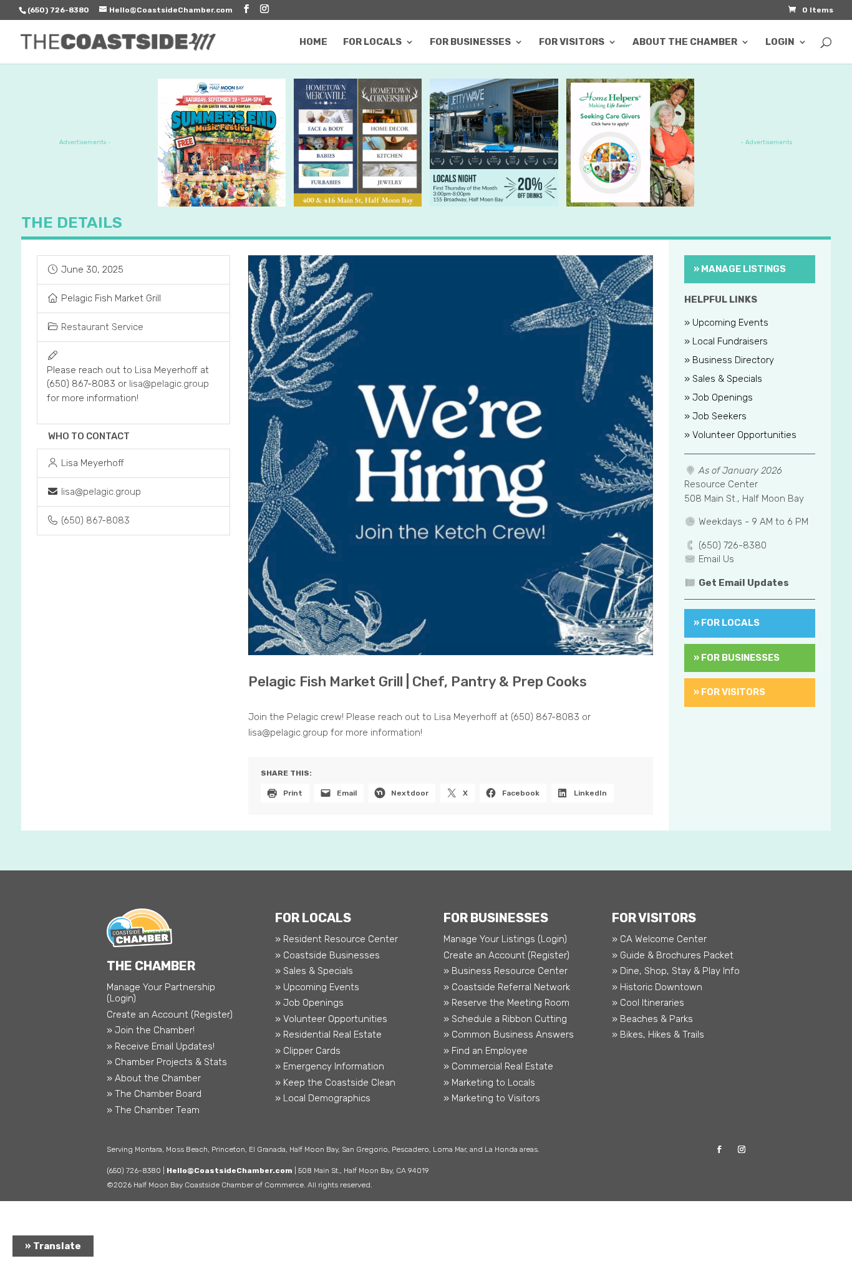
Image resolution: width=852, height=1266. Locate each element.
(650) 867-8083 (95, 520)
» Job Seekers (715, 417)
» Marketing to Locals (489, 1082)
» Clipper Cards (308, 1050)
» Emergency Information (329, 1066)
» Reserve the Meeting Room (506, 1002)
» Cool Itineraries (648, 1002)
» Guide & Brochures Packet (672, 955)
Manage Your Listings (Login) (505, 939)
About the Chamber (684, 42)
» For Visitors (729, 692)
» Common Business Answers (508, 1034)
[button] (278, 455)
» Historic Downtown (657, 987)
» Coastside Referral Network (506, 987)
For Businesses (470, 42)
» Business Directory (729, 361)
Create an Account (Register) (170, 1014)
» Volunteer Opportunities (740, 436)
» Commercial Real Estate (498, 1066)
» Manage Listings (740, 269)
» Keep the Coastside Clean (335, 1082)
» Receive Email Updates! (161, 1046)
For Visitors (571, 42)
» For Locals (727, 622)
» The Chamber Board (154, 1093)
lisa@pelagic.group (169, 383)
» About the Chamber (154, 1078)
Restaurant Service (102, 327)
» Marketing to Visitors (491, 1098)
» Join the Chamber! (151, 1030)
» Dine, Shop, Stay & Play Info (676, 970)
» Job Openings (718, 398)
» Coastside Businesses (327, 955)
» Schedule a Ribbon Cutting (505, 1019)
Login (780, 42)
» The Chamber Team (153, 1110)
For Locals (372, 42)
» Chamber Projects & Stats (167, 1062)
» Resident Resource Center (336, 939)
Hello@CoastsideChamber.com (230, 1170)
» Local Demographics (322, 1098)
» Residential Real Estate (328, 1034)
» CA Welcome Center (659, 939)
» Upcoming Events (726, 323)
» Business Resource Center (505, 970)
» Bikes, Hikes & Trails (658, 1034)
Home (313, 42)
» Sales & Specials (723, 379)
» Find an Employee (485, 1050)
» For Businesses (737, 657)
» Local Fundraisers (726, 342)
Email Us (716, 559)
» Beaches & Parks (652, 1019)
